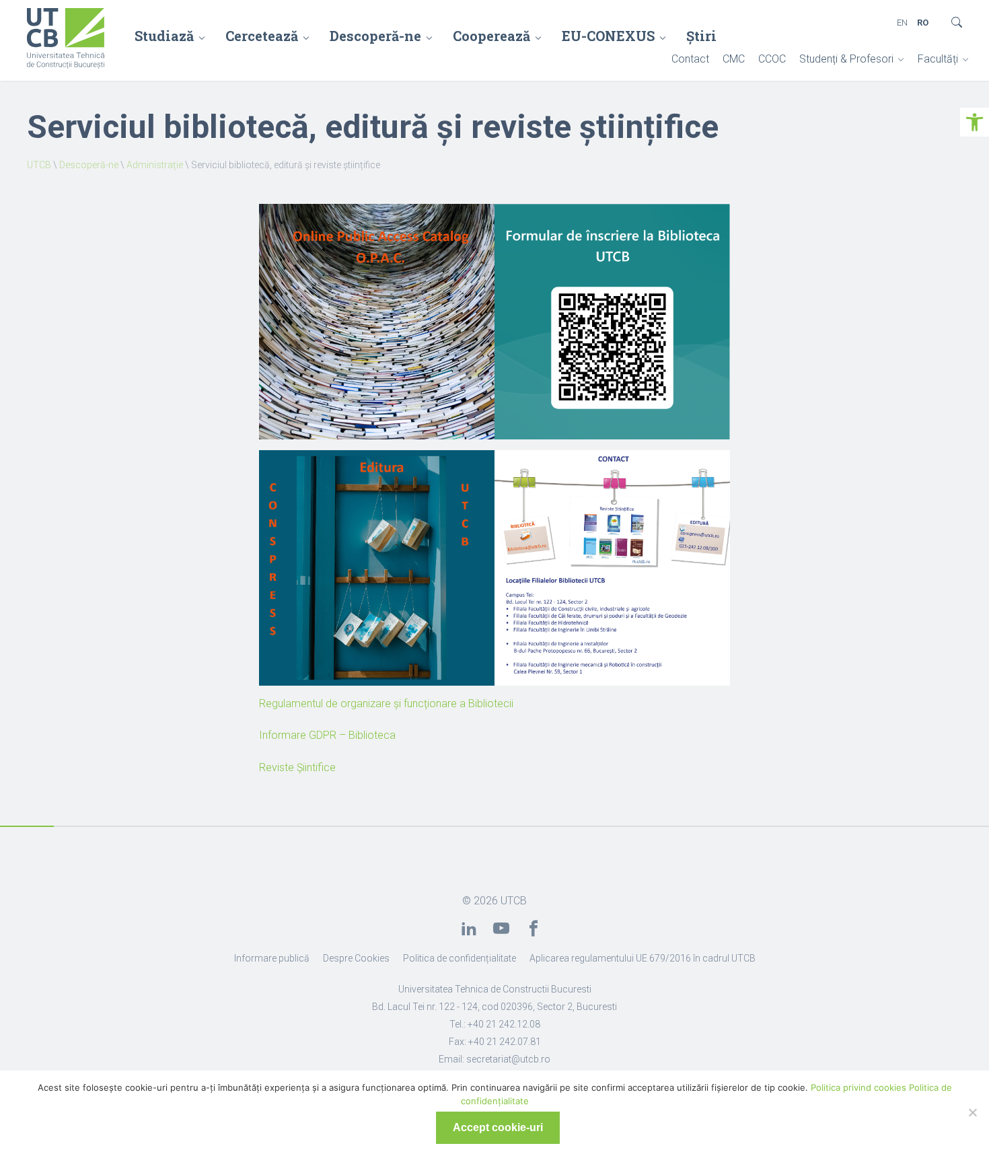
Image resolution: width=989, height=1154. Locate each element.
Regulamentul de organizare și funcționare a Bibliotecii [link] (386, 703)
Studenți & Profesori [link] (846, 58)
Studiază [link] (164, 35)
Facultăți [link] (938, 58)
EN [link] (902, 22)
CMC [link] (734, 58)
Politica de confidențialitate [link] (459, 958)
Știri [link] (701, 35)
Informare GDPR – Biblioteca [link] (327, 735)
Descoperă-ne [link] (375, 35)
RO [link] (922, 22)
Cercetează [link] (261, 35)
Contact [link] (690, 58)
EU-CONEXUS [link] (608, 35)
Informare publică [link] (271, 958)
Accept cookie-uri (498, 1127)
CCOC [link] (772, 58)
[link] (974, 122)
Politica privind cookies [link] (858, 1087)
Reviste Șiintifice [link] (297, 767)
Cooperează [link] (491, 35)
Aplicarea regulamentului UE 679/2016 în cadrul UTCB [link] (642, 958)
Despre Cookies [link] (356, 958)
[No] (972, 1112)
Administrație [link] (154, 164)
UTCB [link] (39, 164)
